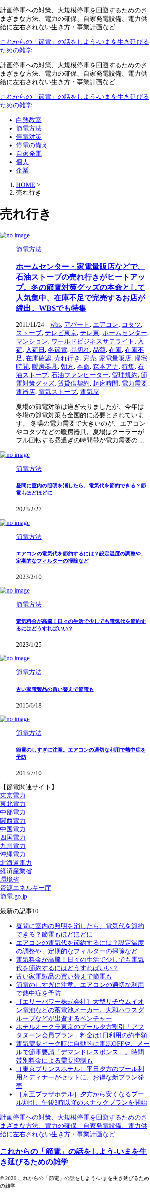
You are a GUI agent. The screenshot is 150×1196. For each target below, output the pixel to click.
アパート (77, 324)
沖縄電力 (13, 854)
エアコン (105, 324)
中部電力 (13, 812)
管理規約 (125, 375)
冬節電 (57, 349)
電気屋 (89, 391)
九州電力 (13, 845)
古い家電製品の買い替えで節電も (55, 689)
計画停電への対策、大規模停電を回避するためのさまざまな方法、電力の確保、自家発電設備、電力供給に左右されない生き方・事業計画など (73, 1126)
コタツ (131, 324)
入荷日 (35, 349)
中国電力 (13, 829)
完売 (89, 358)
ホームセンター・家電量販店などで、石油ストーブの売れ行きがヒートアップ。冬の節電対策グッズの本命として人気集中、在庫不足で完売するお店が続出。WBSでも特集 (80, 287)
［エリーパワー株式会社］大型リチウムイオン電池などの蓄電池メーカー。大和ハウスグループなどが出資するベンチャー (80, 1010)
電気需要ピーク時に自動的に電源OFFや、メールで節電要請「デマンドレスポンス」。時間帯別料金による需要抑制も (83, 1052)
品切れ (80, 349)
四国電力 (13, 837)
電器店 (25, 391)
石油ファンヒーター (80, 375)
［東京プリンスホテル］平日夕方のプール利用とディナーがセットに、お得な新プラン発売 (80, 1077)
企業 (22, 170)
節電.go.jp (13, 896)
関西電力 (13, 820)
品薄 (99, 349)
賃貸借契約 (74, 383)
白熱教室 (29, 120)
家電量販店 (115, 358)
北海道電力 (16, 862)
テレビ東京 (61, 333)
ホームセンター (124, 333)
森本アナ (105, 366)
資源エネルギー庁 (25, 887)
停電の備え (32, 145)
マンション (32, 341)
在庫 (115, 349)
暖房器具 (45, 366)
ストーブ (29, 333)
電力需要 (134, 383)
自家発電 (29, 153)
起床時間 (105, 383)
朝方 (67, 366)
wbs (55, 324)
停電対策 (29, 136)
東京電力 (13, 795)
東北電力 (13, 803)
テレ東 (89, 333)
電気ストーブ (57, 391)
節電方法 (29, 128)
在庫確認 (38, 358)
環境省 (9, 879)
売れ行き (67, 358)
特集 (128, 366)
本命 (83, 366)
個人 (22, 162)
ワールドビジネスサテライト (92, 341)
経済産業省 (16, 871)
